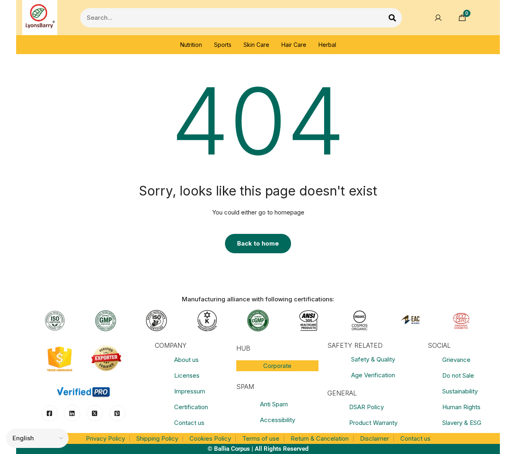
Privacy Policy (105, 438)
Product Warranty (373, 423)
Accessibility (277, 420)
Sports (222, 44)
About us (186, 360)
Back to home (258, 243)
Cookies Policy (210, 438)
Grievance (456, 360)
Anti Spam (274, 404)
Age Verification (373, 375)
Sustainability (460, 391)
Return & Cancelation (320, 438)
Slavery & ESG (461, 423)
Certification (191, 407)
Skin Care (256, 44)
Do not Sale (458, 375)
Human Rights (461, 407)
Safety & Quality (373, 359)
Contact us (189, 423)
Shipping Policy (157, 438)
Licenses (187, 375)
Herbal (327, 44)
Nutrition (191, 44)
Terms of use (260, 438)
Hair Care (293, 44)
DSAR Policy (366, 407)
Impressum (189, 391)
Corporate (277, 366)
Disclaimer (374, 438)
